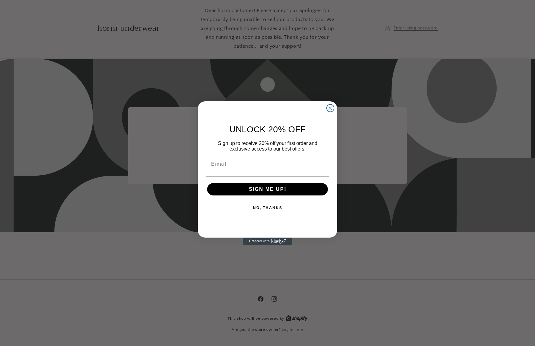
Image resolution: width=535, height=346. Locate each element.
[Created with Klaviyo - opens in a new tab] (267, 241)
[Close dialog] (330, 108)
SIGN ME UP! (267, 189)
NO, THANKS (267, 208)
